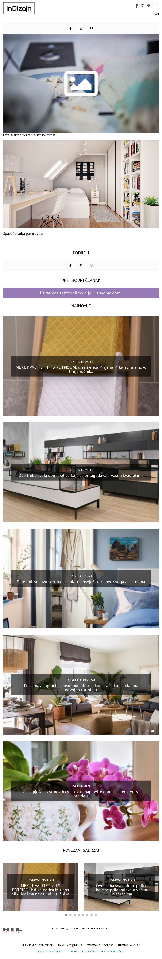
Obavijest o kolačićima (82, 951)
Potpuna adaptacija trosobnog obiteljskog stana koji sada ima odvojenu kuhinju (81, 688)
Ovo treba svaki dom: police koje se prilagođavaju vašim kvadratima (81, 475)
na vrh (154, 928)
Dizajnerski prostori (81, 680)
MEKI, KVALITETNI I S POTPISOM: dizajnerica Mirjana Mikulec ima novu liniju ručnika (81, 369)
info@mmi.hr (74, 945)
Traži (155, 13)
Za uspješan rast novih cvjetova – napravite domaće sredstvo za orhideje (81, 794)
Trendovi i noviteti (81, 362)
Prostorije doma (81, 576)
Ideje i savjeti (81, 786)
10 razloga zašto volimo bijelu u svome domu (81, 293)
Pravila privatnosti (50, 951)
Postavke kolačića (112, 951)
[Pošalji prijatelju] (91, 28)
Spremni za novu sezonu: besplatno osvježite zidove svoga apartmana (81, 581)
